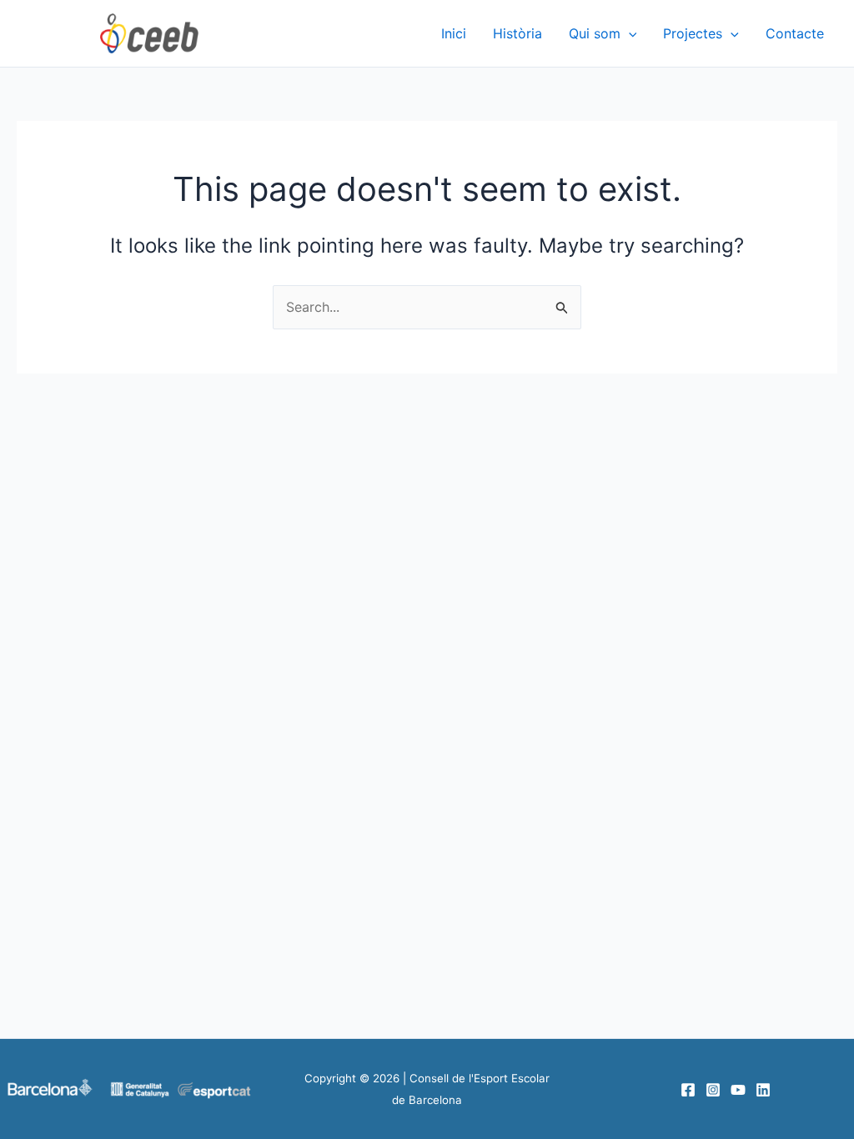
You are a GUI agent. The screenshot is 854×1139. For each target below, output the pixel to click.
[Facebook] (688, 1089)
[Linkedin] (763, 1089)
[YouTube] (738, 1089)
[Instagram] (713, 1089)
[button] (628, 33)
